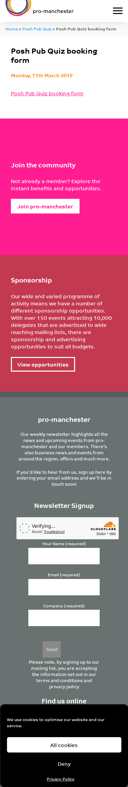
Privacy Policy (60, 778)
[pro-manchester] (48, 11)
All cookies (64, 744)
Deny (64, 763)
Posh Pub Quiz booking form (47, 93)
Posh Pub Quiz (37, 28)
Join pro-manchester (45, 206)
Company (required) (64, 606)
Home (11, 28)
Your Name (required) (64, 544)
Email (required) (64, 575)
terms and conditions (59, 680)
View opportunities (43, 364)
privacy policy (64, 686)
